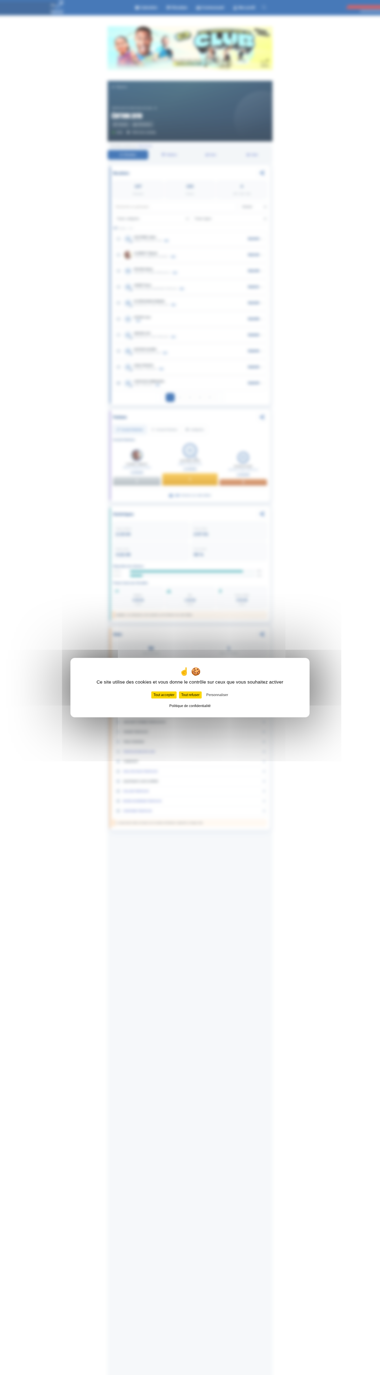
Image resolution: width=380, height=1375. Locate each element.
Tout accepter (163, 695)
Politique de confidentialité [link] (190, 705)
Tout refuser (190, 695)
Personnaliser (217, 695)
